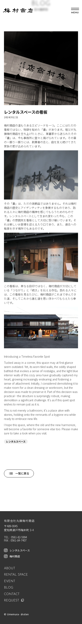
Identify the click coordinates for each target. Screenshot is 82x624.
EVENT (9, 581)
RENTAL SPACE (16, 574)
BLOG (8, 587)
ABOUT (9, 568)
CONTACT (12, 594)
